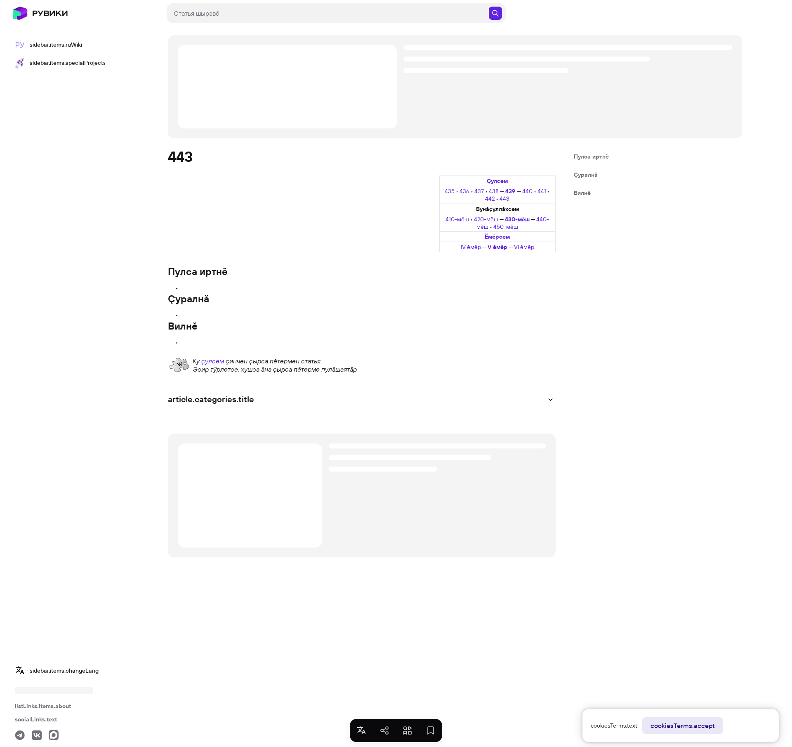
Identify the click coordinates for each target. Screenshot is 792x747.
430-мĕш (517, 219)
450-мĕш (505, 226)
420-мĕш (486, 219)
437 (479, 191)
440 (528, 191)
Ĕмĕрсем (497, 236)
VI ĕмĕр (524, 247)
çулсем (212, 361)
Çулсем (497, 181)
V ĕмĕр (497, 247)
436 (465, 191)
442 (490, 198)
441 (542, 191)
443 (504, 198)
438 (494, 191)
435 (450, 191)
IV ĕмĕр (471, 247)
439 (511, 191)
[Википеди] (179, 364)
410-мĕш (457, 219)
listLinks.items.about (43, 706)
